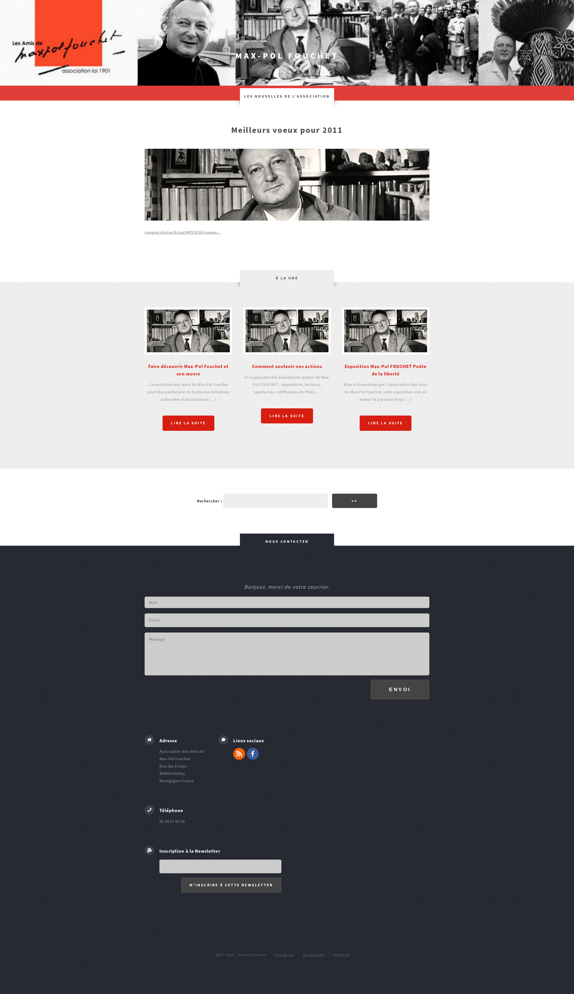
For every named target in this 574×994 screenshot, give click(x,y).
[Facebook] (253, 754)
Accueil (172, 18)
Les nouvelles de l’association (287, 96)
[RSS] (239, 754)
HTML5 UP (341, 954)
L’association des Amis (386, 18)
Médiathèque (281, 18)
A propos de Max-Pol (328, 18)
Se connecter (313, 954)
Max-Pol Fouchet (287, 55)
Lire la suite (188, 422)
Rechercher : (209, 501)
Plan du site (284, 954)
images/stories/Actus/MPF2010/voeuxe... (183, 232)
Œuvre (248, 18)
